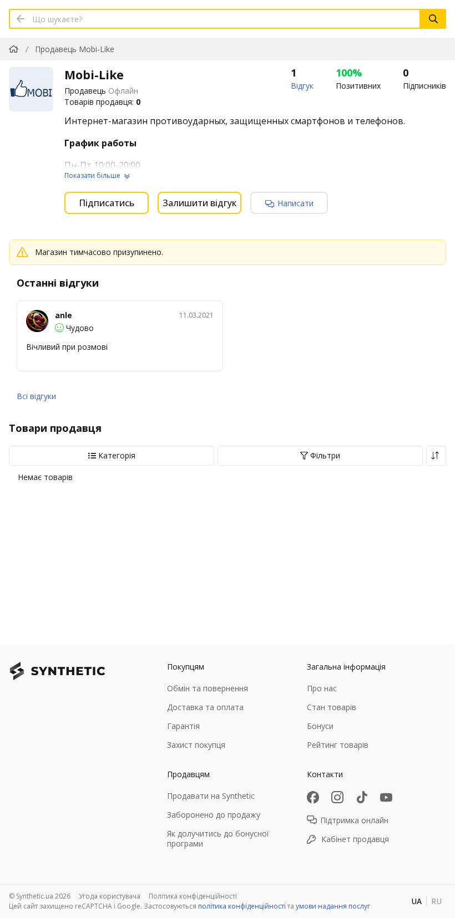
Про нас (322, 688)
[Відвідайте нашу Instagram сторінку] (337, 797)
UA (416, 901)
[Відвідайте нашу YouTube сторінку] (386, 797)
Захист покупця (196, 745)
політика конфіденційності (242, 906)
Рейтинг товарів (337, 745)
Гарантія (183, 726)
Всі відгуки (36, 396)
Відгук (302, 85)
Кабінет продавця (355, 839)
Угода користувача (109, 896)
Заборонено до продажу (213, 814)
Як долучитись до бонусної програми (218, 838)
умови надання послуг (333, 906)
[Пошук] (433, 19)
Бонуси (320, 726)
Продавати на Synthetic (211, 795)
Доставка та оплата (205, 707)
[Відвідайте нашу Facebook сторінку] (313, 797)
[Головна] (13, 49)
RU (436, 901)
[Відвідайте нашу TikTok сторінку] (362, 797)
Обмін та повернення (207, 688)
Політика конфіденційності (193, 896)
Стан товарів (331, 707)
